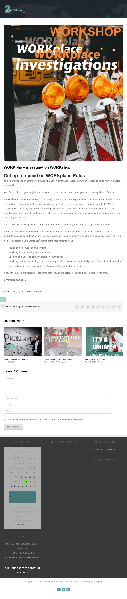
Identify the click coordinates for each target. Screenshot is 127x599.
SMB (61, 582)
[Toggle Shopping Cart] (104, 9)
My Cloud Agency (96, 582)
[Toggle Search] (113, 9)
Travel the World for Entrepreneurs (59, 359)
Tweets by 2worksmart (105, 449)
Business (28, 292)
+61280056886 (26, 553)
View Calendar (22, 525)
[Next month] (36, 450)
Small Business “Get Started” (16, 359)
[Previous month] (9, 450)
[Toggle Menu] (121, 9)
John (7, 292)
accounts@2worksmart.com (26, 557)
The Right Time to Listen (95, 359)
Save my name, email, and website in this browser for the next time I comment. (45, 419)
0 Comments (37, 292)
